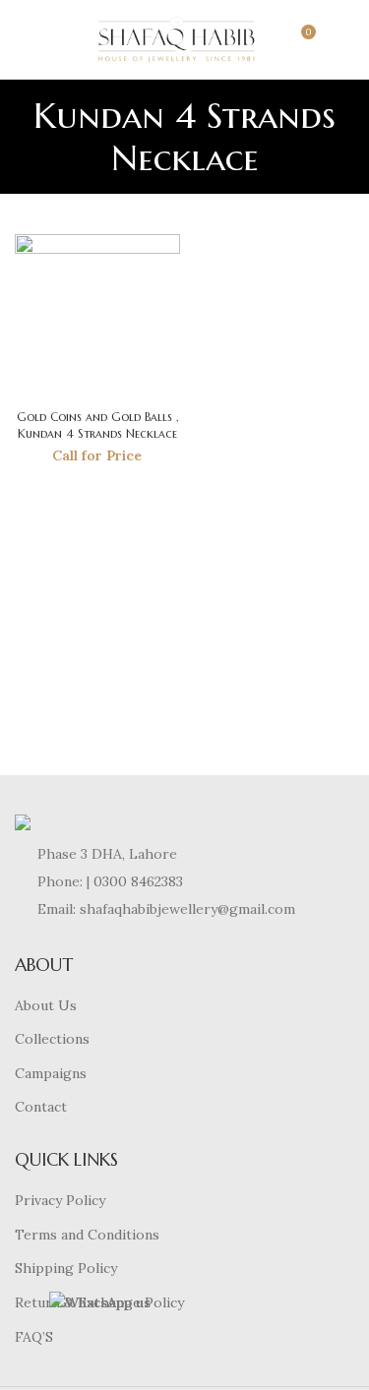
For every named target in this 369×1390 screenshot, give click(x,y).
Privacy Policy (60, 1200)
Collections (52, 1039)
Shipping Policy (66, 1268)
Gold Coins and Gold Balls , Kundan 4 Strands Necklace (97, 425)
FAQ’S (34, 1337)
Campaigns (51, 1073)
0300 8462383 (138, 881)
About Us (46, 1005)
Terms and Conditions (87, 1234)
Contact (41, 1107)
